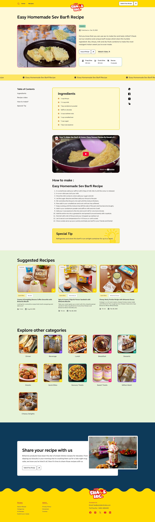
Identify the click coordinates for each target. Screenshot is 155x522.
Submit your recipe (23, 514)
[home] (77, 7)
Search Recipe (21, 507)
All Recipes (20, 511)
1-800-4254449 (103, 508)
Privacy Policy (46, 507)
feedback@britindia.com (101, 505)
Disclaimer (45, 509)
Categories (20, 509)
